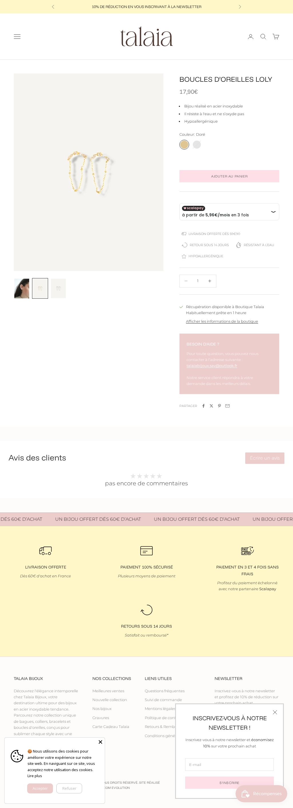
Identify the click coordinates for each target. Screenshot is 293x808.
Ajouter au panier (229, 176)
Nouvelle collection (109, 699)
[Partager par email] (227, 406)
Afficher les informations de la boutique (222, 321)
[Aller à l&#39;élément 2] (40, 288)
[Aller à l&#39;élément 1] (22, 288)
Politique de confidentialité (169, 717)
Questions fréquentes (165, 691)
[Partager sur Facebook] (203, 406)
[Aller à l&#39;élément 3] (58, 288)
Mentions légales (160, 708)
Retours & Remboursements (171, 726)
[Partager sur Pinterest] (219, 406)
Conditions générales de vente (173, 735)
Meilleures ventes (108, 691)
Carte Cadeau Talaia (110, 726)
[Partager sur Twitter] (211, 406)
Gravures (100, 717)
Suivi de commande (163, 699)
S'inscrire (229, 783)
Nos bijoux (102, 708)
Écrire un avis (265, 458)
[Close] (100, 742)
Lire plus (34, 775)
